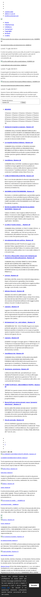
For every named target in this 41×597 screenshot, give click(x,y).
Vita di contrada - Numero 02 (14, 420)
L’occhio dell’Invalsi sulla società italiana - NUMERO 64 (13, 65)
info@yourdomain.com (12, 16)
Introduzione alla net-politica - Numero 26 (19, 240)
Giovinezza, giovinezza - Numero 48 (16, 369)
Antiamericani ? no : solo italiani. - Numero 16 (20, 322)
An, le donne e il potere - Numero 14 (9, 540)
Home (7, 22)
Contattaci (8, 29)
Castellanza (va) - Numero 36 (14, 353)
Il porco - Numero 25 (5, 523)
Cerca (23, 102)
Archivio (7, 33)
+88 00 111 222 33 (10, 14)
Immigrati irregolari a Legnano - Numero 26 (19, 127)
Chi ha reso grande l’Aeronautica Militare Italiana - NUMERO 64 (15, 85)
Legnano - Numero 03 (12, 338)
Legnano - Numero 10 (12, 307)
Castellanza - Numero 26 (13, 160)
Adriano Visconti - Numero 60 (14, 291)
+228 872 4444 (9, 12)
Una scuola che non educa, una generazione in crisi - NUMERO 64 (16, 45)
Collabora (8, 27)
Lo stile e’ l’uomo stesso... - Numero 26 (17, 225)
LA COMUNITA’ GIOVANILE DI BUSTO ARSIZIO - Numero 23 (14, 457)
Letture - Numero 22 (11, 275)
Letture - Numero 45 (5, 487)
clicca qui (5, 588)
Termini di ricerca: (7, 100)
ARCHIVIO (8, 109)
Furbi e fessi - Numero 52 (6, 472)
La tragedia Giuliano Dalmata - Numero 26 (19, 142)
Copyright (8, 31)
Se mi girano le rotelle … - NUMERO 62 (9, 504)
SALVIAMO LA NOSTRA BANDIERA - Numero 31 (19, 191)
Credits (7, 36)
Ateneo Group (5, 566)
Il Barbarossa (9, 25)
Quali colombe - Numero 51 (7, 555)
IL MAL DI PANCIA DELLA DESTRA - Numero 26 (19, 176)
